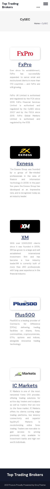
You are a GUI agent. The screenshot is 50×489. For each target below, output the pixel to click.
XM (25, 237)
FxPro (25, 64)
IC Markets (25, 385)
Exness (25, 163)
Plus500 (25, 315)
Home (37, 23)
